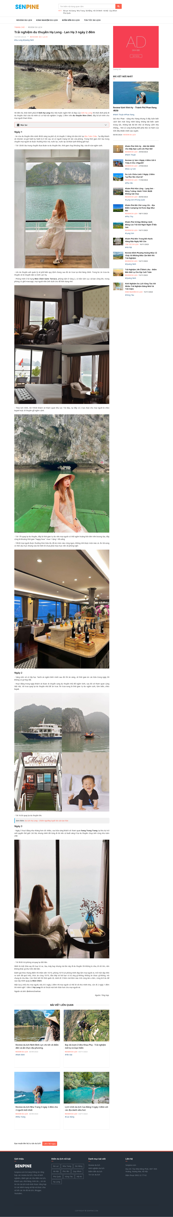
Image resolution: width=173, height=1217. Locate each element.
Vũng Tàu (69, 1176)
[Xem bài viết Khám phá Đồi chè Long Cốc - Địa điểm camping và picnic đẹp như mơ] (118, 208)
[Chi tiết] (136, 47)
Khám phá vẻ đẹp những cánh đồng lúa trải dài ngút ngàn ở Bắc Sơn (141, 224)
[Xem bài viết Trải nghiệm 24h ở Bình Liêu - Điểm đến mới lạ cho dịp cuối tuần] (118, 272)
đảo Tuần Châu (90, 136)
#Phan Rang (129, 114)
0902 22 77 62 (141, 1175)
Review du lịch (24, 20)
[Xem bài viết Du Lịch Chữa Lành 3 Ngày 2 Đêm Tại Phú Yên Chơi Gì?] (118, 177)
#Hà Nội (128, 247)
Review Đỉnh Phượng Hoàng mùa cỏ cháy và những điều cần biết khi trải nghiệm (141, 255)
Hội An (79, 1176)
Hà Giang (72, 11)
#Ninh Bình (20, 1054)
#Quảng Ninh (28, 40)
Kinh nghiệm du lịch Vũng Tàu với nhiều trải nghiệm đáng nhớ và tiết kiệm (140, 286)
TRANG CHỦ (19, 27)
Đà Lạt (65, 11)
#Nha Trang (20, 1117)
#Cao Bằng (69, 1117)
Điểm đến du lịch (71, 20)
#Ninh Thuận (118, 114)
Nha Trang (81, 11)
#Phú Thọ (129, 216)
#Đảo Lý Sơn (130, 169)
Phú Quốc (67, 13)
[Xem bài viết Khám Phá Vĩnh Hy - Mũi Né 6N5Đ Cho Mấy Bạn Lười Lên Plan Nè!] (118, 149)
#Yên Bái (68, 1054)
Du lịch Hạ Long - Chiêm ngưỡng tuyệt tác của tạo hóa (46, 820)
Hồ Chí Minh (97, 11)
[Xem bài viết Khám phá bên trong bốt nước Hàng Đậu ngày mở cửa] (118, 241)
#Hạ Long (18, 40)
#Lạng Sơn (129, 200)
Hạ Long (56, 1181)
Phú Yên (66, 1171)
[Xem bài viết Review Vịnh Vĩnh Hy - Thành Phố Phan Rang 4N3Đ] (136, 92)
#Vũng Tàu (129, 295)
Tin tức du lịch (92, 20)
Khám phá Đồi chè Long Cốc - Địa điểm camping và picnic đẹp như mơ (140, 208)
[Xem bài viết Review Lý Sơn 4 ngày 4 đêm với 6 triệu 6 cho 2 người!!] (118, 163)
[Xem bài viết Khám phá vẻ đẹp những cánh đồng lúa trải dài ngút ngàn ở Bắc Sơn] (118, 224)
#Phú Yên (129, 183)
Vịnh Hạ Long (86, 113)
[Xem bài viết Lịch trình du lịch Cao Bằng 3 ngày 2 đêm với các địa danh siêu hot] (86, 1087)
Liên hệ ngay (50, 1143)
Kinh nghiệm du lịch (47, 20)
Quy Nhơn (113, 11)
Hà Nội (105, 11)
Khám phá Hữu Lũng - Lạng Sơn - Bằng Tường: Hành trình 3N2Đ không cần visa (139, 191)
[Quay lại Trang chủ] (23, 1166)
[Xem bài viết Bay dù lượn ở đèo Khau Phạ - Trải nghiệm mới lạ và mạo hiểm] (86, 1025)
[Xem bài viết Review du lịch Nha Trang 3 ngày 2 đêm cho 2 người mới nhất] (37, 1087)
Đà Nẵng (89, 11)
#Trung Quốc (139, 200)
